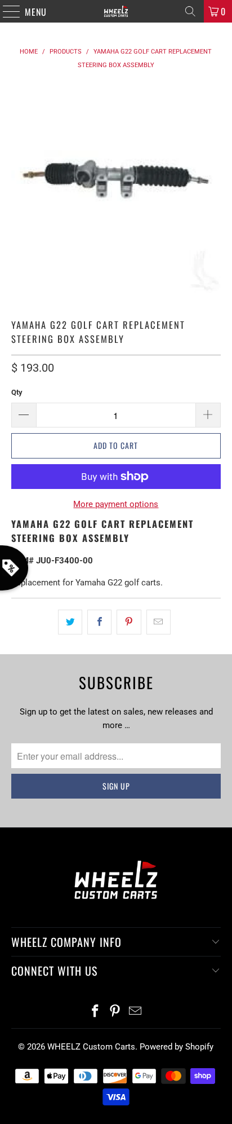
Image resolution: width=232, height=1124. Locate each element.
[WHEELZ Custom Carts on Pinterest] (115, 1012)
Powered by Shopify (176, 1047)
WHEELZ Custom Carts (91, 1047)
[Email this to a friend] (158, 622)
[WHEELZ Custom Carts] (116, 11)
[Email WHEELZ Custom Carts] (135, 1012)
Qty (17, 392)
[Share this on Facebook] (99, 622)
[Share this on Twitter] (70, 622)
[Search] (190, 11)
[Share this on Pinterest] (129, 622)
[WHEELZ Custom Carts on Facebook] (95, 1012)
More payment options (115, 504)
